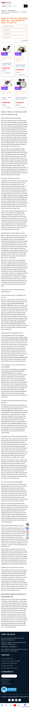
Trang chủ (3, 10)
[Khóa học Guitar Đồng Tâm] (27, 525)
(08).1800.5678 (4, 646)
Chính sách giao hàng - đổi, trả (9, 668)
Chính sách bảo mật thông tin (9, 663)
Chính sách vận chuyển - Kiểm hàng (11, 661)
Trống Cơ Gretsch (11, 10)
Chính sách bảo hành (7, 665)
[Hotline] (27, 532)
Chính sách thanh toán (7, 658)
